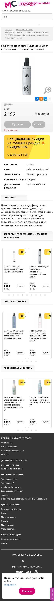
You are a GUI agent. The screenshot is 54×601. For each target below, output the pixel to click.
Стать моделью (8, 529)
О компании (6, 443)
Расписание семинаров (11, 469)
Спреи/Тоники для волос (37, 32)
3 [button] (18, 295)
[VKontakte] (31, 561)
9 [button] (45, 295)
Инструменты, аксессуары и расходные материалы (24, 499)
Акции (4, 543)
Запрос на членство (10, 465)
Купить (20, 352)
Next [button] (50, 271)
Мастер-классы (7, 525)
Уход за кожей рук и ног (12, 491)
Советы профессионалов (12, 450)
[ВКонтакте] (37, 99)
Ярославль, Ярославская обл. (20, 10)
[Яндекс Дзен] (23, 561)
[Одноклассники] (41, 99)
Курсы (4, 513)
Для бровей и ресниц (11, 487)
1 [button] (9, 295)
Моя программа (8, 517)
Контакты (5, 454)
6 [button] (31, 295)
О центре (5, 521)
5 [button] (27, 295)
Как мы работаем (9, 446)
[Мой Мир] (45, 99)
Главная (8, 29)
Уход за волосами (13, 32)
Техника (5, 495)
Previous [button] (3, 271)
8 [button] (40, 295)
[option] (14, 271)
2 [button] (13, 295)
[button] (52, 594)
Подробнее (10, 584)
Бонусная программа (11, 539)
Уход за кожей (7, 483)
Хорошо (27, 591)
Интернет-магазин (24, 29)
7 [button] (36, 295)
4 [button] (22, 295)
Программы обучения (11, 509)
